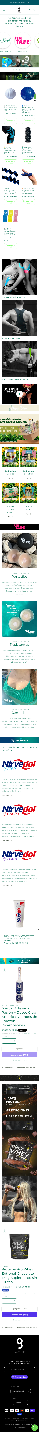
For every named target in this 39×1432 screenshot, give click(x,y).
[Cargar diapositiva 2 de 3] (19, 70)
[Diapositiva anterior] (13, 70)
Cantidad (5, 1036)
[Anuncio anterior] (4, 2)
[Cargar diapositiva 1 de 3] (17, 70)
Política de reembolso (23, 1421)
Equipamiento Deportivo (14, 379)
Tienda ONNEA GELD (17, 1418)
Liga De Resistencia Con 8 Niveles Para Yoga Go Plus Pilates (10, 191)
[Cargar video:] (19, 394)
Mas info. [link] (5, 796)
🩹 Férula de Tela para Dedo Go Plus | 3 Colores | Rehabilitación (28, 191)
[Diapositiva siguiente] (25, 70)
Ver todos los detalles (26, 1068)
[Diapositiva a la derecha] (24, 952)
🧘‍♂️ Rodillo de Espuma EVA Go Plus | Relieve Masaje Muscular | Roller (28, 150)
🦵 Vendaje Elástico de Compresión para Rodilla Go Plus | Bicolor (10, 150)
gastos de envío (9, 1033)
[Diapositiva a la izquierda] (14, 952)
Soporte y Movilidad (11, 338)
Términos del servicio (29, 1424)
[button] (4, 9)
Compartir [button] (8, 1068)
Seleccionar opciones (28, 202)
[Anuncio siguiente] (35, 2)
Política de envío (20, 1427)
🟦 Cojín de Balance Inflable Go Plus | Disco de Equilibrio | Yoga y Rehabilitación (28, 109)
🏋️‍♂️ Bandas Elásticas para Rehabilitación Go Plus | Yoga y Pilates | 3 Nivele (10, 231)
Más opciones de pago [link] (19, 1060)
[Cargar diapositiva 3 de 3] (22, 70)
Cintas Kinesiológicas (12, 297)
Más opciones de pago (19, 1320)
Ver (9, 478)
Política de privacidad (12, 1424)
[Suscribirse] (32, 1369)
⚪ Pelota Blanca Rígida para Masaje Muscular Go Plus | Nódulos (10, 108)
